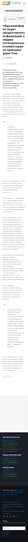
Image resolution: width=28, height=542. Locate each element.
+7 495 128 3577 (11, 474)
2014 (20, 492)
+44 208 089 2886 (11, 462)
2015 (16, 492)
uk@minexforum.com (9, 458)
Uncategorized (11, 19)
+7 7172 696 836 (11, 444)
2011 (12, 494)
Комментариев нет (21, 18)
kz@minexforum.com (9, 440)
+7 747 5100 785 (11, 449)
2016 (12, 492)
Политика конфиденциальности (11, 511)
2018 (4, 492)
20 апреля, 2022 (5, 19)
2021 (17, 490)
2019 (21, 490)
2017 (8, 492)
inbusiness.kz (12, 64)
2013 (4, 494)
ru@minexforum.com (9, 471)
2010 (16, 494)
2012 (8, 494)
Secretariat (9, 57)
